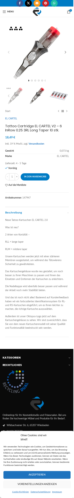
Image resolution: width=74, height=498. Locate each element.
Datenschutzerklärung (40, 492)
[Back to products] (63, 111)
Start (7, 111)
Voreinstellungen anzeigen (37, 484)
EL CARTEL (11, 118)
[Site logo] (37, 11)
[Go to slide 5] (42, 80)
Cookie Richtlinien (20, 492)
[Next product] (67, 111)
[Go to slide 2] (32, 80)
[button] (8, 52)
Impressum (57, 492)
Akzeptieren (37, 474)
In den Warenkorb (35, 177)
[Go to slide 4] (39, 80)
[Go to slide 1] (28, 80)
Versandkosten (36, 144)
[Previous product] (58, 111)
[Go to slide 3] (35, 80)
